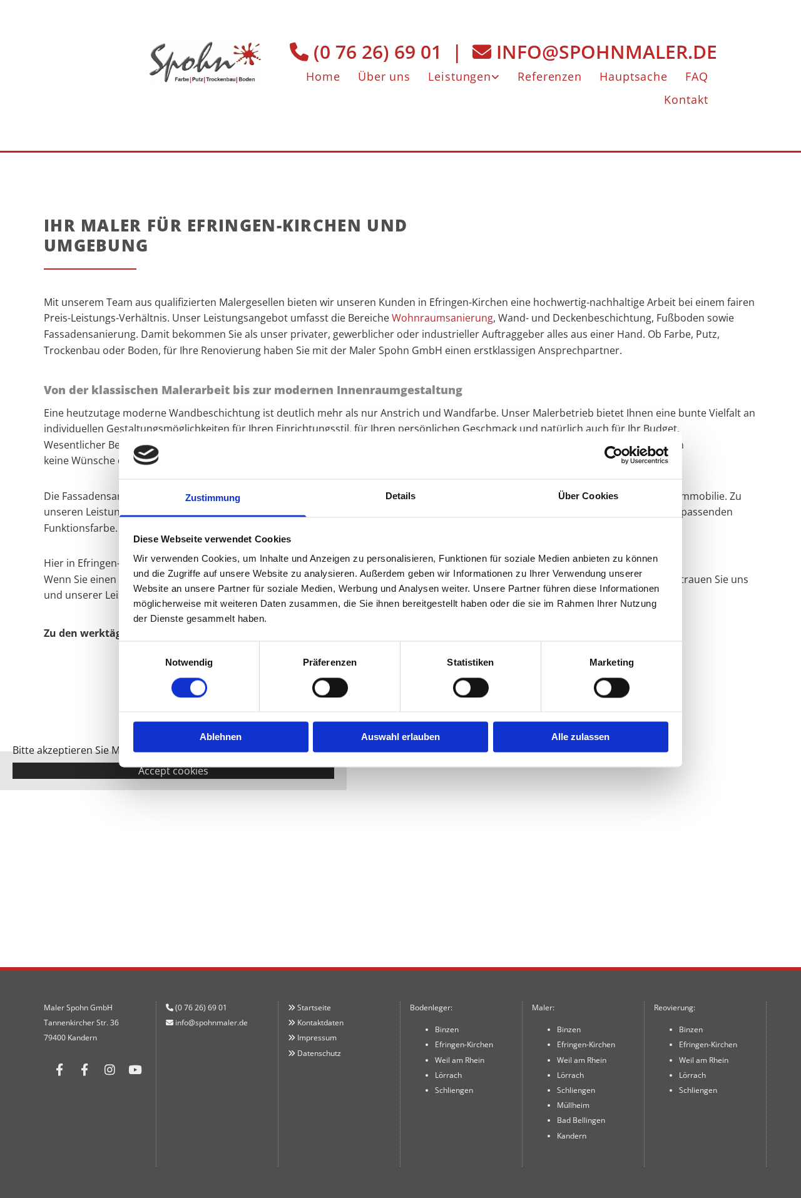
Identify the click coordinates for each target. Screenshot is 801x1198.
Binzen (447, 1029)
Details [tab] (400, 496)
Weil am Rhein (459, 1060)
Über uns (384, 76)
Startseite (314, 1007)
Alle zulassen (580, 737)
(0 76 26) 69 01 (378, 51)
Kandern (571, 1135)
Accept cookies (173, 771)
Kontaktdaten (320, 1022)
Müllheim (573, 1105)
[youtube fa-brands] (134, 1069)
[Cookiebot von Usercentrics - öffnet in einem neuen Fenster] (613, 454)
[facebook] (59, 1069)
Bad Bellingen (581, 1120)
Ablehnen (221, 737)
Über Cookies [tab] (588, 496)
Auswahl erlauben (400, 737)
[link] (464, 74)
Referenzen (550, 76)
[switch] (330, 688)
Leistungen (459, 76)
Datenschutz (319, 1053)
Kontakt (686, 99)
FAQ (696, 76)
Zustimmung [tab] (213, 498)
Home (323, 76)
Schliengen (454, 1090)
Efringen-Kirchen (464, 1044)
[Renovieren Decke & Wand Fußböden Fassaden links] (497, 74)
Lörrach (448, 1075)
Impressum (317, 1037)
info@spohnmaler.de (606, 51)
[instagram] (109, 1069)
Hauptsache (633, 76)
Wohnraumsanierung (442, 318)
